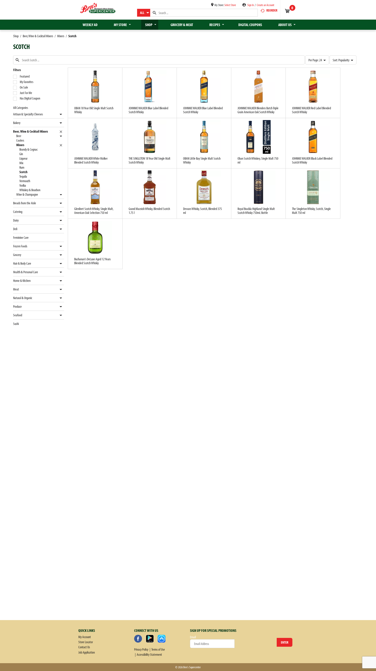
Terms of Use (158, 649)
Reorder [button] (271, 10)
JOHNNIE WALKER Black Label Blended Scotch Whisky (312, 160)
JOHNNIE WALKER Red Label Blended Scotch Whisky (311, 110)
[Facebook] (138, 639)
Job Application (86, 652)
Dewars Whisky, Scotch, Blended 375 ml (202, 210)
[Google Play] (150, 639)
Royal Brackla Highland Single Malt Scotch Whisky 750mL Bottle (256, 210)
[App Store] (161, 639)
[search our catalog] (154, 13)
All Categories (20, 107)
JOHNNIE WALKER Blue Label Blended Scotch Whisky (148, 110)
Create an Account (265, 5)
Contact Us (84, 647)
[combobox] (143, 13)
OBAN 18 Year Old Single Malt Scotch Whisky (93, 110)
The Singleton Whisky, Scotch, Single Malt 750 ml (311, 210)
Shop (16, 36)
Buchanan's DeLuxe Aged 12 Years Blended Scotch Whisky (92, 261)
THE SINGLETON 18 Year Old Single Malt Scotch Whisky (149, 160)
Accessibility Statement (149, 654)
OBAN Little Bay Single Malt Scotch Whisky (202, 160)
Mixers (60, 36)
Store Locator (85, 642)
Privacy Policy (141, 649)
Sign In (250, 5)
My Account (84, 637)
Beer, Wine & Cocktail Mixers (38, 36)
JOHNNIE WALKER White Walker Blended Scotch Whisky (91, 160)
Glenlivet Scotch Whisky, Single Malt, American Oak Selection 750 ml (93, 210)
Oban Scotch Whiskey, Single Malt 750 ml (258, 160)
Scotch (72, 36)
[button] (60, 114)
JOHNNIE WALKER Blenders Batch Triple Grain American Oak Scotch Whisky (258, 110)
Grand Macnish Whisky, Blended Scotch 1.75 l (149, 210)
